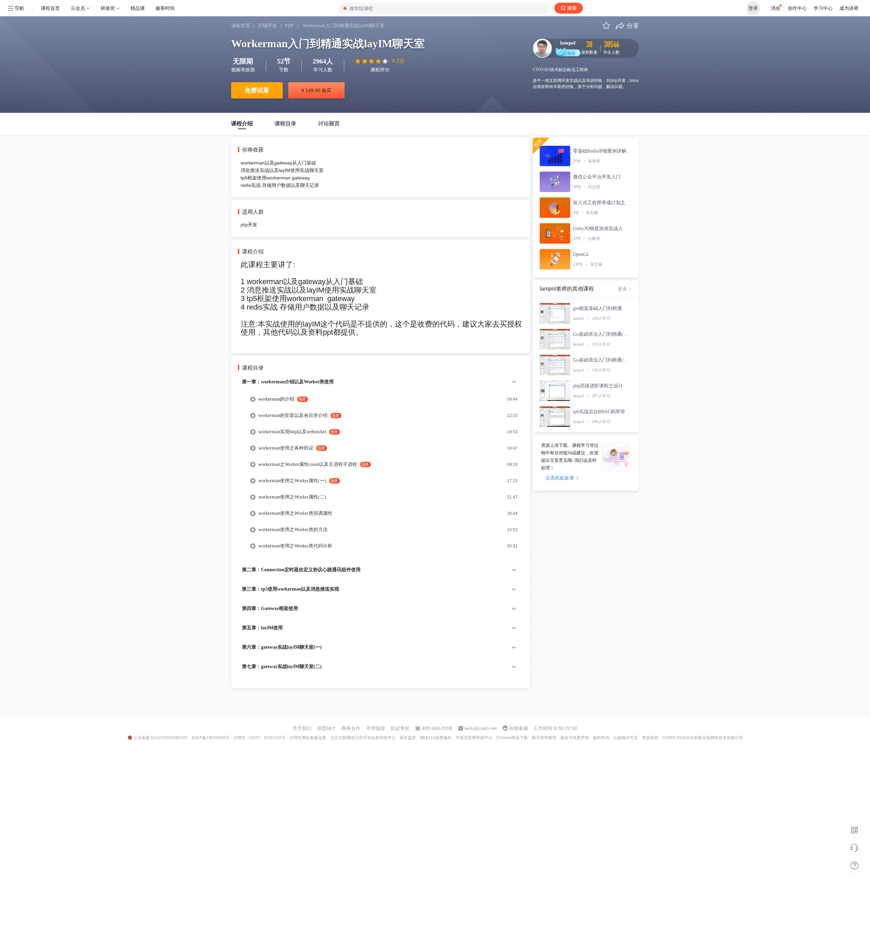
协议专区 (400, 728)
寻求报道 (375, 728)
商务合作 (351, 728)
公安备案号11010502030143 (160, 737)
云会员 (78, 8)
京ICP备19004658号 (210, 737)
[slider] (372, 61)
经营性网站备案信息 (308, 737)
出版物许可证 (625, 737)
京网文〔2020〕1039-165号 (259, 737)
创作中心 (797, 8)
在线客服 (518, 728)
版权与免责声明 (574, 737)
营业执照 (650, 737)
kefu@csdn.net (481, 728)
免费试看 (257, 90)
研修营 (108, 8)
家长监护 (408, 737)
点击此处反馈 (559, 477)
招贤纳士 (326, 728)
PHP (289, 25)
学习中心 (823, 8)
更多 (622, 289)
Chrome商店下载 (512, 737)
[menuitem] (380, 469)
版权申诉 (601, 737)
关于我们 (302, 728)
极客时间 (165, 8)
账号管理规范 (544, 737)
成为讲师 (848, 8)
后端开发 (267, 25)
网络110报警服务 (436, 737)
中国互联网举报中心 (474, 737)
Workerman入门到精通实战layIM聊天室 (343, 25)
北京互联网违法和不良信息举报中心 (363, 737)
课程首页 (50, 8)
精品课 (137, 8)
